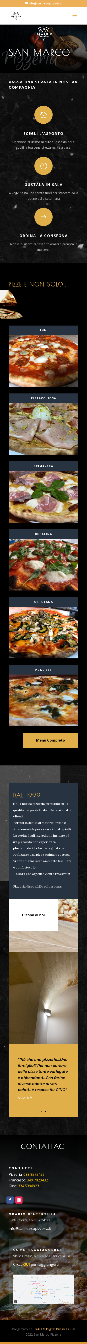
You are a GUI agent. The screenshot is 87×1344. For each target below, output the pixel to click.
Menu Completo (50, 740)
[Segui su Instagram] (19, 1200)
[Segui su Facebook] (10, 1200)
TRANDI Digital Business (51, 1329)
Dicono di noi (33, 915)
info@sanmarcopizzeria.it (30, 1228)
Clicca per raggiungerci (36, 1264)
